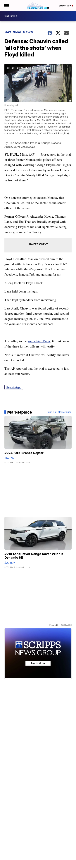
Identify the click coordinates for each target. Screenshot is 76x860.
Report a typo (13, 387)
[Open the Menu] (6, 5)
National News (18, 32)
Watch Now (65, 6)
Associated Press (39, 341)
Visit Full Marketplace (59, 412)
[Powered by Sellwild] (66, 625)
